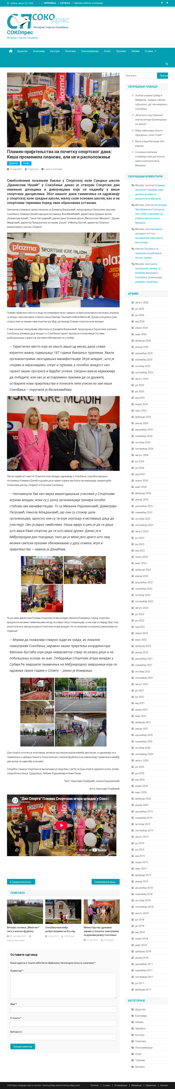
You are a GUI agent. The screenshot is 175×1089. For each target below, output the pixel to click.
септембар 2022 (144, 601)
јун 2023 (139, 544)
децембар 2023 (144, 506)
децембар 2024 (144, 429)
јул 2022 (139, 614)
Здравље (140, 1028)
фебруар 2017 (143, 989)
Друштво (22, 51)
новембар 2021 (143, 665)
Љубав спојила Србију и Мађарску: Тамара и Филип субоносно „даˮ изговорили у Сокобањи (151, 102)
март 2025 (141, 410)
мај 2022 (140, 627)
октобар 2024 (142, 442)
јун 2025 (139, 391)
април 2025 (141, 404)
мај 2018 (140, 932)
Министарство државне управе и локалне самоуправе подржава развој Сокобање (101, 931)
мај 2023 (140, 550)
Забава (135, 51)
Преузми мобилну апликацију (88, 3)
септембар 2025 (144, 372)
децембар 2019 (144, 811)
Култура (54, 51)
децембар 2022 (144, 582)
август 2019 (142, 836)
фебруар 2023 (143, 569)
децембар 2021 (144, 658)
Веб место (16, 1031)
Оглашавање (120, 1085)
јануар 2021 (141, 728)
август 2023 (142, 531)
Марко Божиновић (16, 940)
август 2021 (142, 684)
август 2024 (142, 455)
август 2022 (142, 608)
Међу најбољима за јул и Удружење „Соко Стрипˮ (149, 132)
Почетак (95, 1085)
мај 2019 (140, 856)
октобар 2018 (142, 900)
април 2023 (141, 557)
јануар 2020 (141, 805)
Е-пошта (16, 1018)
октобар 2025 (142, 366)
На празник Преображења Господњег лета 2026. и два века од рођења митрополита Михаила (151, 214)
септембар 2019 (144, 830)
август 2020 (142, 760)
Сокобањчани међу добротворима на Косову (60, 929)
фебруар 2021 (143, 722)
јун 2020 (139, 773)
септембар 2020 (144, 754)
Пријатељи (151, 1085)
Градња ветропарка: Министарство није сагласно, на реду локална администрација (23, 882)
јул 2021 (139, 690)
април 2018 (141, 938)
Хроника (121, 51)
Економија (39, 51)
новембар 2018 (143, 894)
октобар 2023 (142, 518)
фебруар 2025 (143, 417)
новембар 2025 (143, 359)
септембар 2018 (144, 906)
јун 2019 (139, 849)
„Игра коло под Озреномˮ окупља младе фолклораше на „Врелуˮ (151, 119)
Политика (70, 51)
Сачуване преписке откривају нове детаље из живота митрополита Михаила (150, 159)
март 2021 (141, 716)
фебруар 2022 (143, 646)
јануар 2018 (141, 957)
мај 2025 (140, 397)
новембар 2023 (143, 512)
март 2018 (141, 945)
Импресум (136, 1085)
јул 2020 (139, 766)
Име (13, 1004)
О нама (149, 51)
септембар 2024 (144, 448)
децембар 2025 (144, 353)
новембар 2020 (143, 741)
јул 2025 (139, 385)
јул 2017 (139, 983)
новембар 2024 (143, 436)
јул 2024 (139, 461)
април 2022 (141, 633)
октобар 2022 (142, 595)
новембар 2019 (143, 817)
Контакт (164, 1085)
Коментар (16, 970)
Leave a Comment (53, 169)
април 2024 (141, 480)
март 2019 (141, 868)
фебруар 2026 (143, 340)
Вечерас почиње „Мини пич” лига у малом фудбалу (23, 929)
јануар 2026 (141, 347)
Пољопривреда (90, 51)
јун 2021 (139, 696)
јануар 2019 (141, 881)
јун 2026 (139, 315)
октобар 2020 (142, 747)
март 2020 (141, 792)
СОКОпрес (20, 32)
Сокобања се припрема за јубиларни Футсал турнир (148, 253)
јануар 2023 (141, 576)
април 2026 (141, 327)
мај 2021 (140, 703)
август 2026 (142, 302)
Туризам (140, 1060)
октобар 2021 (142, 671)
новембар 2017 (143, 970)
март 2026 (141, 334)
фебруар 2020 (143, 798)
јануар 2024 (141, 499)
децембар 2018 (144, 887)
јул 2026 (139, 308)
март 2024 (141, 487)
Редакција (33, 169)
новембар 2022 (143, 588)
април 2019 (141, 862)
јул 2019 (139, 843)
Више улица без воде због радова (150, 143)
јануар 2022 (141, 652)
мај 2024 (140, 474)
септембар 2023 (144, 525)
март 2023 (141, 563)
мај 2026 (140, 321)
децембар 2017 (144, 964)
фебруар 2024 (143, 493)
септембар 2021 (144, 677)
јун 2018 (139, 926)
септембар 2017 (144, 977)
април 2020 (141, 786)
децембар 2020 (144, 735)
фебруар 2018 (143, 951)
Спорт (107, 51)
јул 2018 (139, 919)
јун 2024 (139, 468)
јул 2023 (139, 538)
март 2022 (141, 639)
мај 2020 (140, 779)
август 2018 (142, 913)
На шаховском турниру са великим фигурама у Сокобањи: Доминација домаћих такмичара (148, 273)
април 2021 (141, 709)
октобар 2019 (142, 824)
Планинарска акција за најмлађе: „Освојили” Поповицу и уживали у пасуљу (107, 882)
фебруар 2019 (143, 875)
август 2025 (142, 378)
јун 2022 (139, 620)
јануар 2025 (141, 423)
